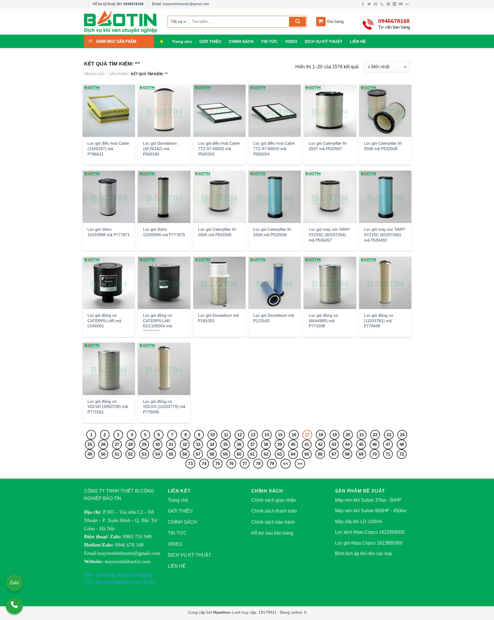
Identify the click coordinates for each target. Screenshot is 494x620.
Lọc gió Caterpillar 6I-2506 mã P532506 (272, 232)
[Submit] (297, 21)
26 (103, 444)
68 (347, 454)
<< (285, 463)
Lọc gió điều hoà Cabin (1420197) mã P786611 (108, 148)
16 (294, 434)
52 (130, 454)
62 (266, 454)
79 (272, 463)
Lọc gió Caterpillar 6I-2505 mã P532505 (217, 232)
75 (217, 463)
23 (389, 434)
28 (130, 444)
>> (299, 463)
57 (198, 454)
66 (320, 454)
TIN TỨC (269, 41)
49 (89, 454)
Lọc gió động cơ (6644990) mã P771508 (323, 320)
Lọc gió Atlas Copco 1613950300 (369, 543)
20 (348, 434)
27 (117, 444)
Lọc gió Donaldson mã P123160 (273, 318)
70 (374, 454)
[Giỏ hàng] (321, 21)
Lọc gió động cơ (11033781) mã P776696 (378, 320)
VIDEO (291, 41)
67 (334, 454)
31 (171, 444)
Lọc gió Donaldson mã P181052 (218, 318)
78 (258, 463)
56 (184, 454)
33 (198, 444)
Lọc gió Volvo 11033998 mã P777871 (108, 232)
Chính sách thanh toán (274, 511)
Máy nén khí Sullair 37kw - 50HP (368, 500)
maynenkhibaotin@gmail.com (186, 4)
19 (334, 434)
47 (388, 444)
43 (334, 444)
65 (306, 454)
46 (374, 444)
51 (117, 454)
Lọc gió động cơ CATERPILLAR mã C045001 (104, 320)
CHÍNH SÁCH (241, 41)
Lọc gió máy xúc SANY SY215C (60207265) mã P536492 (384, 234)
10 (212, 434)
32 (184, 444)
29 (144, 444)
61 (252, 454)
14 (266, 434)
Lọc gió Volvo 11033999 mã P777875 (164, 232)
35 (225, 444)
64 (293, 454)
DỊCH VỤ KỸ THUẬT (323, 41)
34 (212, 444)
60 (239, 454)
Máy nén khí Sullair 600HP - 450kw (371, 510)
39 (279, 444)
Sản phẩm (118, 74)
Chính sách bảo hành (273, 522)
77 (244, 463)
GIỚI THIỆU (210, 41)
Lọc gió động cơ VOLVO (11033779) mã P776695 (164, 406)
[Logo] (121, 22)
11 (226, 434)
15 (280, 434)
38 (266, 444)
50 (103, 454)
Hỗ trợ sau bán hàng (272, 533)
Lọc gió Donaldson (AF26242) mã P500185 (160, 148)
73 (190, 463)
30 (157, 444)
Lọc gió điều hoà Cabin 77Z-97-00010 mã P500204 (274, 148)
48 (401, 444)
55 (171, 454)
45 (361, 444)
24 (402, 434)
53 (144, 454)
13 (253, 434)
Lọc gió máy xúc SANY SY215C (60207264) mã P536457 (329, 234)
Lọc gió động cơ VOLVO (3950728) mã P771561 (107, 406)
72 (401, 454)
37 (252, 444)
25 (89, 444)
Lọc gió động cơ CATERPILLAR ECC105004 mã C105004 (157, 323)
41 (306, 444)
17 (307, 434)
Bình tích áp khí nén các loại (363, 553)
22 (375, 434)
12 (239, 434)
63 (279, 454)
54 (157, 454)
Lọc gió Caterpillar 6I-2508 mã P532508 (383, 146)
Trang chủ (182, 41)
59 (225, 454)
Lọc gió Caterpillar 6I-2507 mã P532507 (328, 146)
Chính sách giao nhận (273, 500)
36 (239, 444)
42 (320, 444)
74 (204, 463)
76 (231, 463)
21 (361, 434)
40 (293, 444)
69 (361, 454)
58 (212, 454)
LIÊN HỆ (358, 41)
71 (388, 454)
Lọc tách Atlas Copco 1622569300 (370, 532)
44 (347, 444)
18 (320, 434)
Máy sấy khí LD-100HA (358, 521)
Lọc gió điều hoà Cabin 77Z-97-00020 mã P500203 (219, 148)
